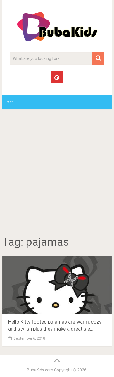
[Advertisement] (57, 173)
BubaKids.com (40, 370)
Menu (11, 102)
